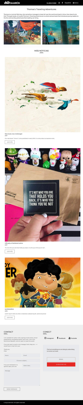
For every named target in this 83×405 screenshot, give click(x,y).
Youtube (74, 338)
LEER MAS (10, 317)
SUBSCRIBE (51, 3)
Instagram (50, 338)
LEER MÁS (10, 142)
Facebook (61, 338)
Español (68, 3)
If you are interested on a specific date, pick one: (11, 365)
